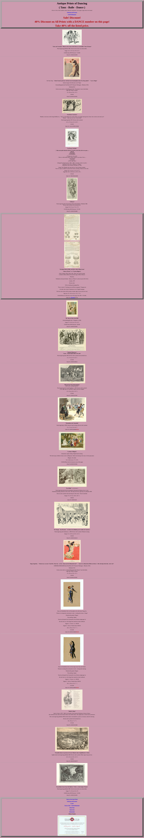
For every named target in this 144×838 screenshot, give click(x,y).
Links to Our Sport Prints (72, 799)
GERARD (72, 297)
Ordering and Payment (72, 12)
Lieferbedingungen (72, 14)
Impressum (72, 809)
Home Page (72, 807)
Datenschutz (72, 811)
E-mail (72, 803)
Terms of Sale (67, 805)
